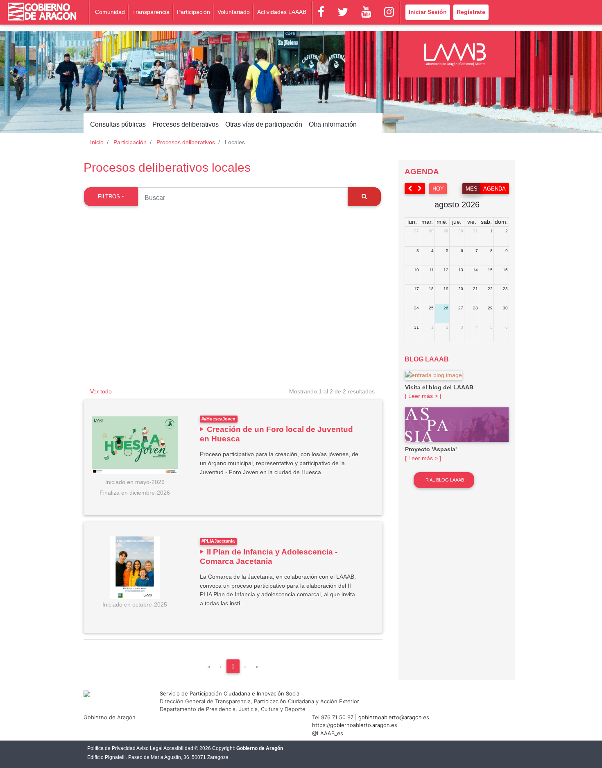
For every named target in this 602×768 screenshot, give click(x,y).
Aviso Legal (149, 748)
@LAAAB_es (327, 733)
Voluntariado (233, 12)
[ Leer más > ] (423, 396)
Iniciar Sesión (428, 12)
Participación (193, 12)
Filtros (109, 196)
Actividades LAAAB (281, 12)
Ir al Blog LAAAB (444, 479)
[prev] (410, 188)
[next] (420, 188)
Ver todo (101, 391)
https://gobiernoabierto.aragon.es (354, 725)
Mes (472, 189)
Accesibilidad (178, 748)
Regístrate (471, 12)
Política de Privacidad (111, 748)
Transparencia (151, 12)
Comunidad (110, 12)
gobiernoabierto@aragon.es (393, 717)
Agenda (494, 189)
